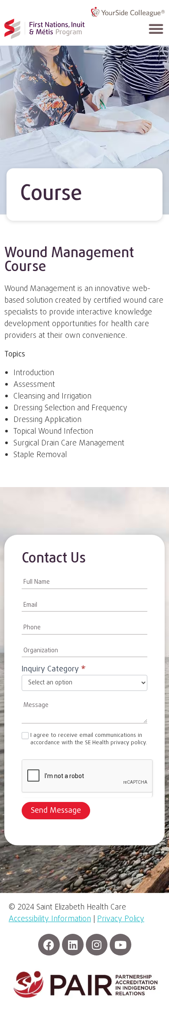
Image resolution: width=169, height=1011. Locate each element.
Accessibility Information (50, 919)
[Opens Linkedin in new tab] (73, 944)
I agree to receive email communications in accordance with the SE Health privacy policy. (88, 739)
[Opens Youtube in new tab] (120, 944)
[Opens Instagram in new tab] (96, 944)
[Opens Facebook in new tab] (49, 944)
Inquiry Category (54, 670)
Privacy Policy (120, 919)
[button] (156, 29)
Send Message (56, 811)
